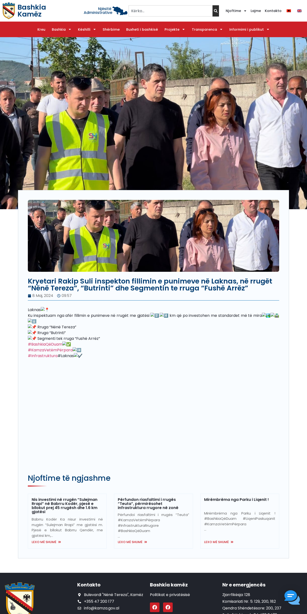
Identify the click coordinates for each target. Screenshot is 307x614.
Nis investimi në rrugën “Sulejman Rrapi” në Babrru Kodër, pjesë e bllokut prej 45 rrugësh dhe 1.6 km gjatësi (64, 506)
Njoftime (233, 10)
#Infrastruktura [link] (43, 356)
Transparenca (204, 29)
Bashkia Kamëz (32, 10)
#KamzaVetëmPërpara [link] (50, 350)
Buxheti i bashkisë (142, 29)
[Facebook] (154, 607)
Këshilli (84, 29)
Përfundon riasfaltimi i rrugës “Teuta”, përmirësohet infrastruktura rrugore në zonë (148, 503)
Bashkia (59, 29)
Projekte (172, 29)
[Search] (216, 11)
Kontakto (273, 10)
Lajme (256, 10)
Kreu (41, 29)
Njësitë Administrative (98, 10)
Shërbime (111, 29)
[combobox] (170, 11)
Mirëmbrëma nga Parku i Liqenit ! (236, 499)
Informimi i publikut (246, 29)
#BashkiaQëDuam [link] (45, 344)
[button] (292, 598)
